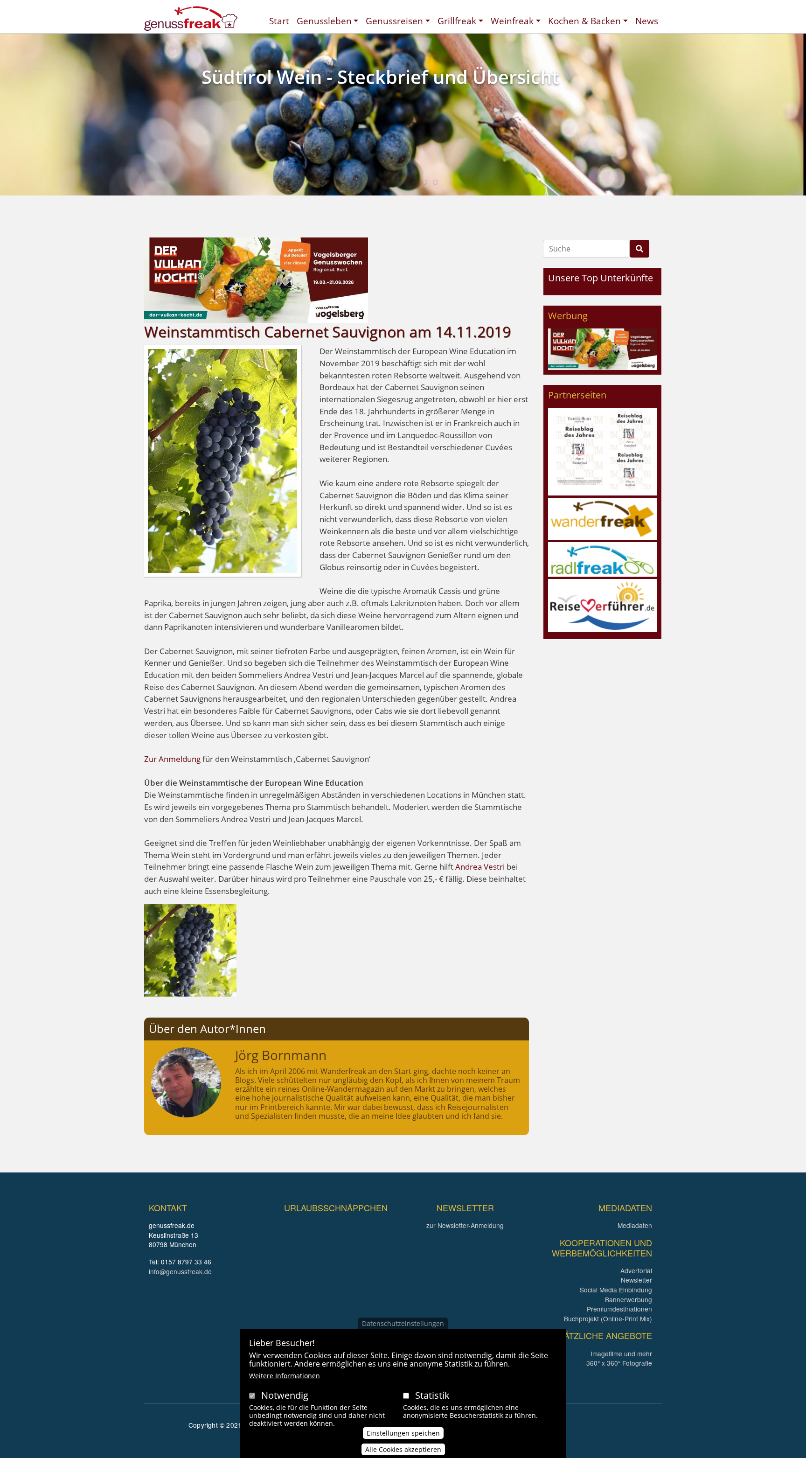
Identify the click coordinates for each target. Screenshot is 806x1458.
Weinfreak (512, 20)
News (646, 20)
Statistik (432, 1395)
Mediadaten (635, 1225)
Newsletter (636, 1279)
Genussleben (324, 20)
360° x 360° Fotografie (619, 1362)
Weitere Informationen (284, 1375)
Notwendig (284, 1395)
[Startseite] (190, 18)
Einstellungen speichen (403, 1433)
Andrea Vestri (481, 866)
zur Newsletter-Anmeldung (465, 1225)
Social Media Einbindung (616, 1289)
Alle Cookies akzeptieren (403, 1449)
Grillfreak (457, 20)
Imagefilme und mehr (621, 1353)
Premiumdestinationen (619, 1308)
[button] (190, 949)
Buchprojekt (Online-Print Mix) (608, 1318)
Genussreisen (394, 20)
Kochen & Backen (584, 20)
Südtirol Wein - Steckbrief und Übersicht (380, 77)
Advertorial (636, 1270)
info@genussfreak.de (180, 1271)
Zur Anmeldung (172, 758)
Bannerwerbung (628, 1299)
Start (279, 20)
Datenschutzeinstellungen (403, 1323)
